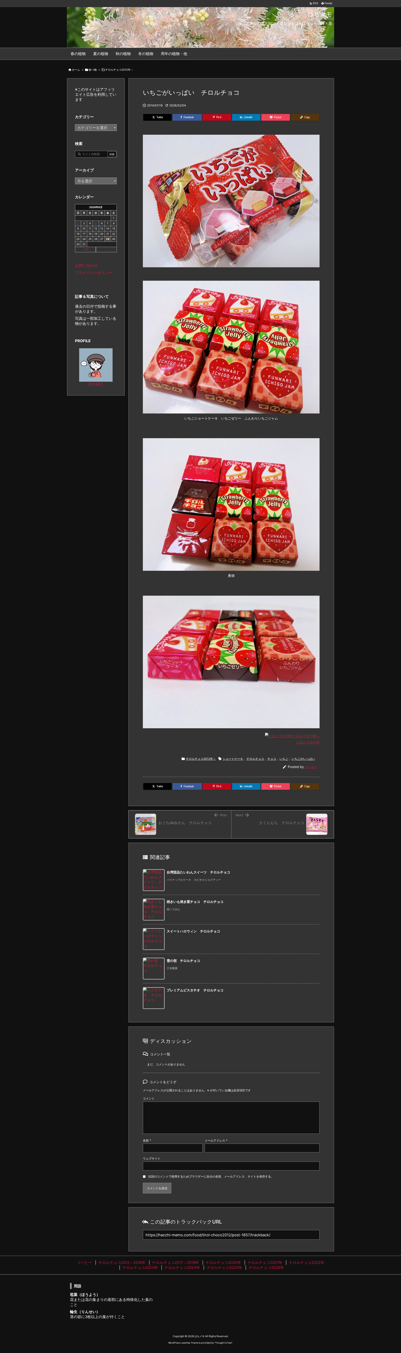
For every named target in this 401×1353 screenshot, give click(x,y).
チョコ (271, 758)
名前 (147, 1140)
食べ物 (93, 69)
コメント (149, 1098)
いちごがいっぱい (303, 758)
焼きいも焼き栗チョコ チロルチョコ (195, 902)
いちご (283, 758)
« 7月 (85, 249)
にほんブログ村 (308, 742)
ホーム (76, 69)
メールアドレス (216, 1140)
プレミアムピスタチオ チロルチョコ (195, 990)
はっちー (311, 767)
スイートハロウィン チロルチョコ (193, 931)
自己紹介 (95, 384)
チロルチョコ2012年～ (119, 69)
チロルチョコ (255, 758)
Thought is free (223, 1342)
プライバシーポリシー (94, 272)
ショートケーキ (233, 758)
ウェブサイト (151, 1158)
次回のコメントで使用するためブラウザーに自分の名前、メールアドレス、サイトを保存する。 (211, 1176)
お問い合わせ (86, 265)
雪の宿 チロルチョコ (183, 961)
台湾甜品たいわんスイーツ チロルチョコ (198, 872)
